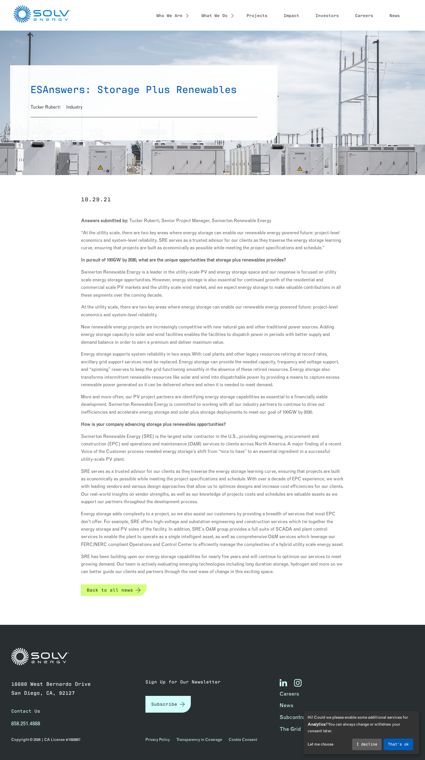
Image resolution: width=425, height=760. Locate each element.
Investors (327, 15)
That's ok (398, 743)
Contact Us (25, 710)
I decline (366, 743)
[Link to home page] (43, 657)
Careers (364, 15)
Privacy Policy (157, 739)
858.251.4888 (25, 723)
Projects (257, 15)
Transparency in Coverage (199, 739)
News (394, 15)
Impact (291, 15)
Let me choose (320, 744)
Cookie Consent (243, 739)
